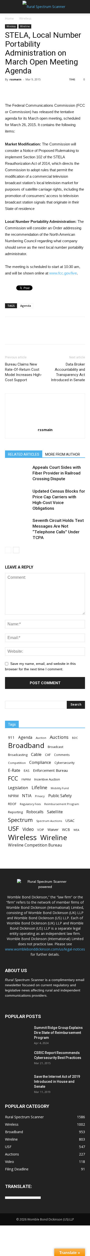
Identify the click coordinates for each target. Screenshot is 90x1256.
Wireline (25, 26)
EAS (27, 770)
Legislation (18, 787)
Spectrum (20, 819)
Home (9, 18)
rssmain (16, 79)
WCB (66, 829)
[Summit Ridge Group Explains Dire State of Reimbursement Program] (17, 1034)
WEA (76, 830)
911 (11, 737)
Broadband (26, 745)
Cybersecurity (64, 763)
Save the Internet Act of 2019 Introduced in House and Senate (57, 1081)
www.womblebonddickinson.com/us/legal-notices (45, 949)
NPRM (13, 795)
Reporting (15, 812)
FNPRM (26, 779)
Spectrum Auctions (49, 821)
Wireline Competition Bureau (35, 845)
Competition (17, 763)
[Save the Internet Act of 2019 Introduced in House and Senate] (17, 1082)
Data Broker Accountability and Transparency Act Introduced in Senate (68, 372)
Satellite (55, 811)
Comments (62, 755)
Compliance (40, 762)
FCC (13, 778)
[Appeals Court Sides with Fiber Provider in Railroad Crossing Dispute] (17, 473)
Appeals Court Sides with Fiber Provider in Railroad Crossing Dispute (56, 473)
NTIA (27, 795)
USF (13, 828)
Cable (36, 754)
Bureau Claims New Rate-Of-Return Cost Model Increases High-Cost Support (23, 372)
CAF (47, 754)
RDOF (12, 804)
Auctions (59, 737)
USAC (70, 820)
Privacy (40, 796)
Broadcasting (18, 754)
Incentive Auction (47, 779)
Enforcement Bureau (50, 770)
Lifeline (39, 787)
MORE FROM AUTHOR (62, 454)
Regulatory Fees (30, 804)
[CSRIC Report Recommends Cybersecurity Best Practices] (17, 1059)
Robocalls (35, 812)
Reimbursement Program (61, 804)
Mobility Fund (60, 788)
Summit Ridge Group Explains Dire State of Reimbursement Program (58, 1033)
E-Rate (14, 770)
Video (28, 829)
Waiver (53, 829)
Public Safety (60, 795)
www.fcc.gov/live (63, 273)
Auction (41, 738)
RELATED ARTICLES (23, 454)
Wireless (25, 18)
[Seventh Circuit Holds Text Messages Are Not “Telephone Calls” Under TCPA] (17, 526)
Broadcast (55, 747)
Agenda (25, 305)
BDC (75, 738)
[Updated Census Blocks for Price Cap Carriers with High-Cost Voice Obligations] (17, 497)
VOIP (40, 830)
